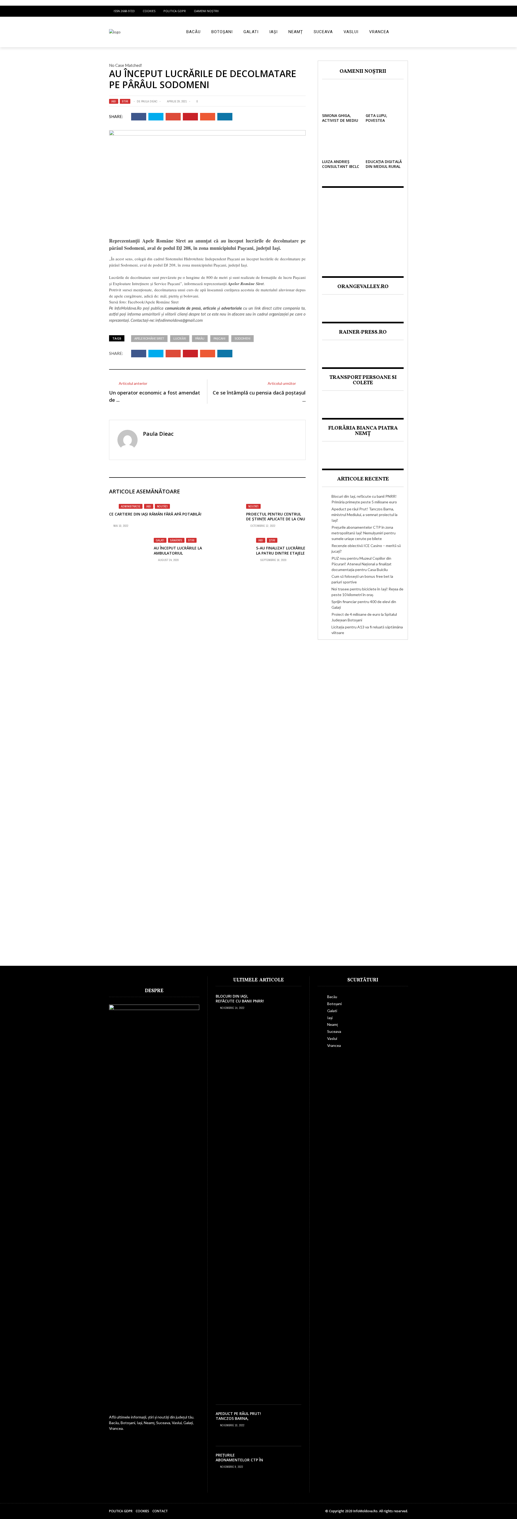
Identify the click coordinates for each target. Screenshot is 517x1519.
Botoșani (222, 31)
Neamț (295, 31)
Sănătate (176, 540)
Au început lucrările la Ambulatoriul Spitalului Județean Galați (178, 555)
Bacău (193, 31)
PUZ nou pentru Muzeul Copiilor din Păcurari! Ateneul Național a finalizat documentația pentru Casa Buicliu (361, 564)
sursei (127, 289)
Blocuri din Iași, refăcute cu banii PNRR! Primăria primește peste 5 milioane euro (240, 1003)
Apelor (233, 283)
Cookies (149, 11)
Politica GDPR (174, 11)
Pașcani (219, 338)
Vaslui (351, 31)
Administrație (130, 506)
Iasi (113, 101)
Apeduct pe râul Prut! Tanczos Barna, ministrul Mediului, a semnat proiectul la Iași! (364, 515)
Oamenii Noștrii (206, 11)
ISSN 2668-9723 (124, 11)
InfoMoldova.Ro (128, 308)
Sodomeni (242, 338)
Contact (160, 1511)
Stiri (125, 101)
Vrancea (379, 31)
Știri (272, 540)
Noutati (253, 506)
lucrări (179, 338)
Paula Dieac (149, 101)
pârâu (199, 338)
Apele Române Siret (149, 338)
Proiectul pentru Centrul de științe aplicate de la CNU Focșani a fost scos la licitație (275, 521)
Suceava (323, 31)
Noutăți (162, 506)
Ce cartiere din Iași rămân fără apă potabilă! (155, 514)
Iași (273, 31)
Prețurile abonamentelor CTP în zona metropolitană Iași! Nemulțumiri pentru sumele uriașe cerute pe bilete (363, 533)
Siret (260, 283)
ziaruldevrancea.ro (226, 527)
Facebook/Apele (141, 302)
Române (247, 283)
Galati (250, 31)
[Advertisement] (363, 227)
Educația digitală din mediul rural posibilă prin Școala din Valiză (384, 169)
